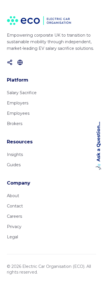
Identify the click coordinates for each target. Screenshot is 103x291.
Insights (15, 154)
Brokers (14, 123)
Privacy (14, 226)
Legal (12, 236)
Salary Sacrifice (22, 92)
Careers (14, 216)
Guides (14, 164)
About (13, 195)
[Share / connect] (10, 62)
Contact (15, 206)
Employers (17, 103)
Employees (18, 113)
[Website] (20, 62)
